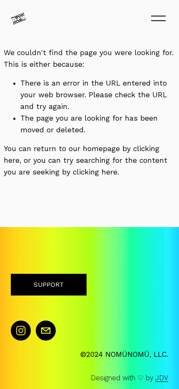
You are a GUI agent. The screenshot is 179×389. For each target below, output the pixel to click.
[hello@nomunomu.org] (46, 331)
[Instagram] (21, 331)
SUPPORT (49, 284)
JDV (161, 378)
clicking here (95, 172)
